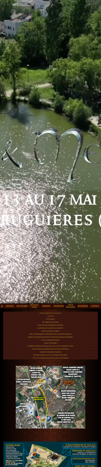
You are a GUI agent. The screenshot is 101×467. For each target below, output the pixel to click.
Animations (58, 306)
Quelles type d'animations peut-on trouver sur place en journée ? (50, 337)
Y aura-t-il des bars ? (50, 343)
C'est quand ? (50, 319)
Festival (10, 306)
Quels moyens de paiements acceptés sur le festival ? (50, 349)
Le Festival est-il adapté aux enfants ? (50, 328)
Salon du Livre (34, 306)
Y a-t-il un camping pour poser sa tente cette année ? (50, 358)
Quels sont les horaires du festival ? (50, 325)
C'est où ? (50, 316)
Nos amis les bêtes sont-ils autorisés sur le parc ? (50, 355)
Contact (95, 306)
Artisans (46, 306)
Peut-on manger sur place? (50, 340)
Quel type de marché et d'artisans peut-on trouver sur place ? (50, 334)
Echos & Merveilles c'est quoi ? (51, 313)
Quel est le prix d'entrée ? (50, 331)
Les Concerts (22, 306)
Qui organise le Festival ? (50, 322)
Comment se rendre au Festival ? (50, 352)
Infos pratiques (70, 306)
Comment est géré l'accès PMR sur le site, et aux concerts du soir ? (50, 346)
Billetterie (83, 306)
